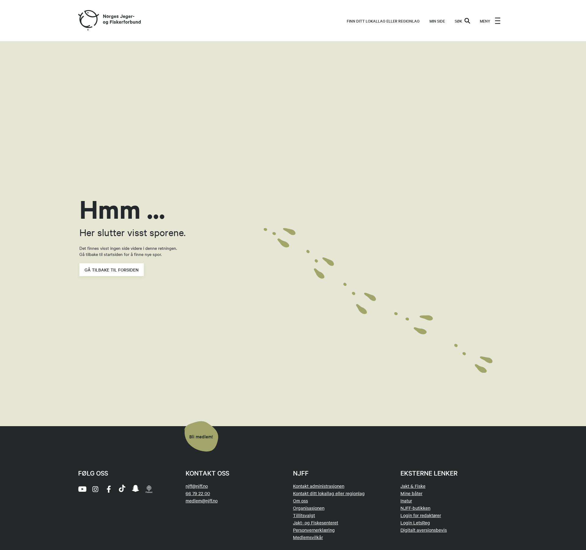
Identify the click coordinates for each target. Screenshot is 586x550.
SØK (458, 20)
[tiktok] (122, 489)
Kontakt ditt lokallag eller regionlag (329, 493)
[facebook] (108, 489)
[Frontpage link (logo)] (88, 20)
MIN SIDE (437, 20)
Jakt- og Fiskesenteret (315, 522)
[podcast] (149, 489)
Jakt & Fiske (412, 486)
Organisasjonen (308, 508)
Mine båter (411, 493)
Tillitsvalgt (304, 515)
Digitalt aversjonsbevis (423, 530)
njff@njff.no (197, 486)
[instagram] (95, 489)
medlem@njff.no (202, 501)
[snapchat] (135, 489)
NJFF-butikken (415, 508)
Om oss (300, 501)
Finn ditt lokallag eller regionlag (383, 20)
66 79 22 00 (198, 493)
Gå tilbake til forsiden (112, 270)
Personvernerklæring (314, 530)
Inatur (406, 501)
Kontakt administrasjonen (318, 486)
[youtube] (82, 489)
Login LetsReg (415, 522)
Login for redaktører (420, 515)
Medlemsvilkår (308, 537)
